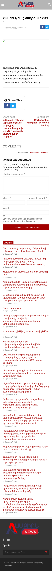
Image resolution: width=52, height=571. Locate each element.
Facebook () (35, 152)
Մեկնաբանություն (14, 174)
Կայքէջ (7, 208)
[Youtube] (8, 540)
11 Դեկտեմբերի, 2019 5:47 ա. (15, 28)
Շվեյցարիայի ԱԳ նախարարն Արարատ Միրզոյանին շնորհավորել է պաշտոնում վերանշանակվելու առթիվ (25, 285)
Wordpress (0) (23, 152)
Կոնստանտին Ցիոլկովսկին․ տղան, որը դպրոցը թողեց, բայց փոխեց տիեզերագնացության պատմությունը (25, 261)
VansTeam (8, 566)
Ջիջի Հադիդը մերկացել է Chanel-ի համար (38, 123)
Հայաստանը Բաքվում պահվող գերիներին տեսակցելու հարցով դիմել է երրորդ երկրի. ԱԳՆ (25, 460)
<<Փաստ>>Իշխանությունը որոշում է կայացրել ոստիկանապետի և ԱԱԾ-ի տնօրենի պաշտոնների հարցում (13, 128)
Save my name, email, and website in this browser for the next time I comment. (22, 220)
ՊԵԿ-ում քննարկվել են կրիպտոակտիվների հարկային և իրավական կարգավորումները (21, 344)
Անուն (7, 198)
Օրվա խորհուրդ (12, 308)
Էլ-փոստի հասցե (37, 198)
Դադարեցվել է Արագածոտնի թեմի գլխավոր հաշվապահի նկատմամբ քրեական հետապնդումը (22, 488)
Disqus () (45, 152)
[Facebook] (42, 27)
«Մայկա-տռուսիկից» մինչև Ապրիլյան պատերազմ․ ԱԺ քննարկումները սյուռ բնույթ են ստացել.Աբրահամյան (24, 298)
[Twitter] (47, 27)
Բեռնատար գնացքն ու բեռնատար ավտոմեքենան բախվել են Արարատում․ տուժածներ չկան (25, 373)
